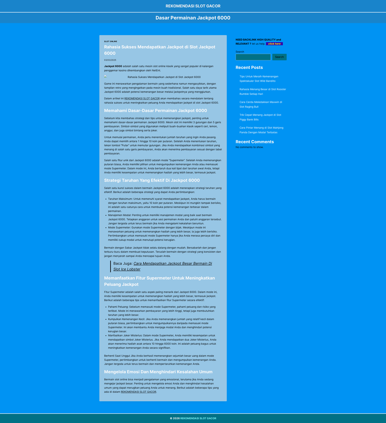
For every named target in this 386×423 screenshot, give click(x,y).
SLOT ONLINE (110, 41)
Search (240, 51)
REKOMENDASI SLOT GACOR (198, 418)
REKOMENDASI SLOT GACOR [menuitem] (142, 98)
